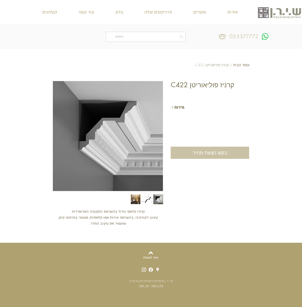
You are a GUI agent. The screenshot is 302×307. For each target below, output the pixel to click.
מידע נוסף (157, 286)
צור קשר (144, 286)
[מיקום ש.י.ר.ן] (158, 270)
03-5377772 (243, 36)
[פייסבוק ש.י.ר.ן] (151, 270)
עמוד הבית (241, 65)
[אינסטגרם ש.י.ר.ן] (144, 270)
